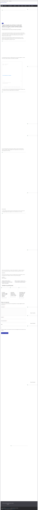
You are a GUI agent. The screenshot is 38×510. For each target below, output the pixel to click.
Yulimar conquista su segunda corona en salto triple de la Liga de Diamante (20, 281)
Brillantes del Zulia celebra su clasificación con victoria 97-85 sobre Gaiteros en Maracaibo (7, 282)
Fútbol (25, 5)
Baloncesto (10, 5)
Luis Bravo (10, 28)
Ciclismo (22, 5)
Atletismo (5, 5)
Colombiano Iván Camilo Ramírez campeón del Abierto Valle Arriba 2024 (22, 294)
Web (1, 324)
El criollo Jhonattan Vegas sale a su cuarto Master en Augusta (4, 294)
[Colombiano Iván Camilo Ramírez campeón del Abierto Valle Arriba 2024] (22, 287)
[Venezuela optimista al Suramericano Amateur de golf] (13, 287)
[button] (6, 5)
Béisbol (15, 5)
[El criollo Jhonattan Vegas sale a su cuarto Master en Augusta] (5, 287)
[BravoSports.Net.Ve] (4, 2)
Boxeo (19, 5)
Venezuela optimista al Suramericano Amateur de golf (13, 294)
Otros (32, 5)
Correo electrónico (4, 320)
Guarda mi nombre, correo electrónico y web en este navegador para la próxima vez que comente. (13, 330)
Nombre (2, 317)
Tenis (29, 5)
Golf (2, 23)
